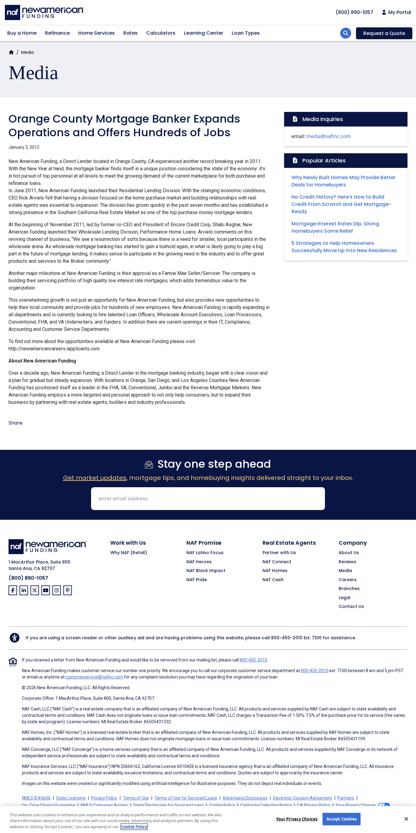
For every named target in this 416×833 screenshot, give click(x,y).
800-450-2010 (286, 638)
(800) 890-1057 (28, 577)
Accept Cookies (341, 818)
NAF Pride (196, 580)
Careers (348, 580)
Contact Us (351, 606)
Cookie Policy (222, 805)
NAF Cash (273, 580)
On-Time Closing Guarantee (48, 805)
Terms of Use (136, 798)
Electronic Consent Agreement (302, 798)
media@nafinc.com (328, 136)
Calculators (160, 33)
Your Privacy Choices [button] (356, 805)
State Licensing (71, 798)
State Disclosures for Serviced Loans (168, 805)
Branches (349, 589)
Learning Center (203, 33)
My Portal (399, 12)
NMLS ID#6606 (36, 798)
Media (27, 52)
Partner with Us (279, 553)
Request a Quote (384, 33)
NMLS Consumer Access (104, 805)
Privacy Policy (104, 798)
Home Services (96, 33)
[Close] (406, 818)
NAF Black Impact (205, 571)
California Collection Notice (266, 805)
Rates (130, 33)
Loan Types (246, 33)
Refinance (57, 33)
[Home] (44, 11)
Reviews (347, 562)
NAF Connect (277, 562)
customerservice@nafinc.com (94, 677)
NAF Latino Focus (205, 553)
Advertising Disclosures (245, 798)
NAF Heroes (199, 562)
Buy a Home (22, 33)
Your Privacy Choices (297, 818)
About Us (349, 553)
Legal (345, 598)
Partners (345, 798)
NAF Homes (275, 571)
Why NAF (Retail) (128, 553)
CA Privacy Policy (313, 805)
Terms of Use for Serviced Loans (185, 798)
